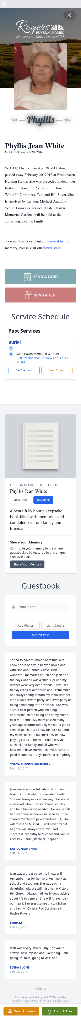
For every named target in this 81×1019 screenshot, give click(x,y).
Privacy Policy (29, 1000)
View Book (20, 500)
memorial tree (55, 240)
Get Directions (24, 370)
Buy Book (43, 500)
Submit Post (40, 635)
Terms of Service (51, 1000)
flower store (52, 247)
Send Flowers (57, 370)
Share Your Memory (27, 564)
